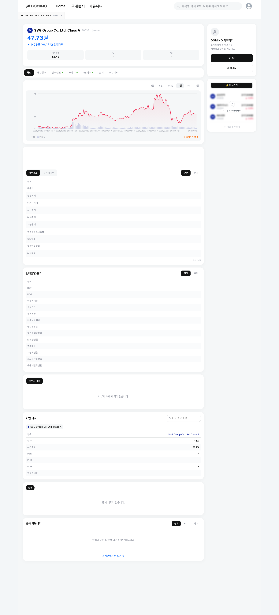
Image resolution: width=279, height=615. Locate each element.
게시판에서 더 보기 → (113, 555)
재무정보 (41, 72)
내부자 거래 (34, 380)
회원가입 (231, 68)
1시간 (170, 85)
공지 (196, 523)
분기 (196, 172)
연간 (186, 172)
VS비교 (87, 72)
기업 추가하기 (233, 126)
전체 (30, 487)
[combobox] (210, 6)
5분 (161, 85)
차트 (29, 72)
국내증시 (78, 6)
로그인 (231, 58)
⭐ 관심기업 (232, 85)
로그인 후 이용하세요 (232, 110)
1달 (197, 85)
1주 (188, 85)
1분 (152, 85)
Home (60, 6)
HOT (186, 523)
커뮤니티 (96, 6)
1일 (180, 85)
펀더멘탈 (56, 72)
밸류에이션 (48, 172)
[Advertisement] (113, 158)
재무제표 (33, 172)
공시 (101, 72)
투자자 (72, 72)
